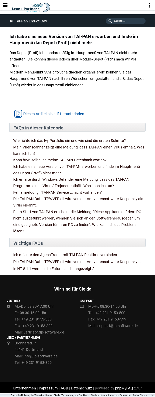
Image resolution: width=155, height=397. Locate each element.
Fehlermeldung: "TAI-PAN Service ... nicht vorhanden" (57, 192)
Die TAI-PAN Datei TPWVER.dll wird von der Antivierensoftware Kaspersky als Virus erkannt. (78, 202)
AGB (64, 388)
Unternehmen (24, 388)
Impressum (48, 388)
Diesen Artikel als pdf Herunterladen (53, 114)
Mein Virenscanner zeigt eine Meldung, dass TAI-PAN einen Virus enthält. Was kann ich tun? (78, 150)
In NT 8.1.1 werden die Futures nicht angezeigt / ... (55, 269)
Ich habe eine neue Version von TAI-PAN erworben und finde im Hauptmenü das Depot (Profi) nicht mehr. (76, 169)
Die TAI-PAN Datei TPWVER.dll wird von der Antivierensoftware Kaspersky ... (77, 262)
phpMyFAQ (124, 388)
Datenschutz (81, 388)
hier (145, 395)
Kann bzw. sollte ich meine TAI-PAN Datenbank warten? (59, 160)
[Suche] (109, 21)
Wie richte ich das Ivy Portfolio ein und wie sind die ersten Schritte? (69, 140)
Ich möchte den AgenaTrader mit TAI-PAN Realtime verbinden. (65, 255)
